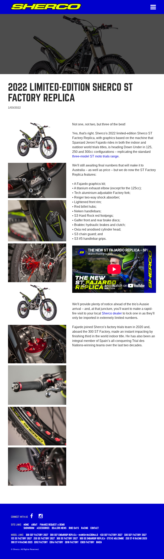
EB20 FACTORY (87, 542)
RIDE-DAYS (74, 528)
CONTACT (94, 528)
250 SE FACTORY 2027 (44, 538)
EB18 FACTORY (72, 542)
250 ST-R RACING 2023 (136, 538)
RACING (84, 528)
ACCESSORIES (43, 528)
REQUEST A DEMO (56, 524)
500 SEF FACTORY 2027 (135, 535)
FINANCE (44, 524)
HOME (26, 524)
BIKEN (99, 542)
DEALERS (56, 528)
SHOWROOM (29, 528)
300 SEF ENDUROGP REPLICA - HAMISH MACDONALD (74, 535)
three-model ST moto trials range (95, 156)
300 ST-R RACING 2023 (21, 542)
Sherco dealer (112, 313)
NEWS (63, 528)
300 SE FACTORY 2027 (67, 538)
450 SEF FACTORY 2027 (111, 535)
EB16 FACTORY (56, 542)
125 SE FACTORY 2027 (21, 538)
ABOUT (34, 524)
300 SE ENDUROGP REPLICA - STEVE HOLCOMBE (102, 538)
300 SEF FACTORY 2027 (37, 535)
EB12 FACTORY (41, 542)
